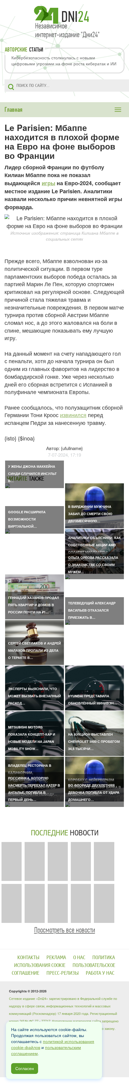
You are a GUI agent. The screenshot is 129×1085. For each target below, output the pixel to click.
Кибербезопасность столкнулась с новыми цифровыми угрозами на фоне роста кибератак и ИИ (63, 61)
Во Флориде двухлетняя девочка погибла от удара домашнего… (93, 792)
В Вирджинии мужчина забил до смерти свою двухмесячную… (90, 513)
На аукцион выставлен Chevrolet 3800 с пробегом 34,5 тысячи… (94, 741)
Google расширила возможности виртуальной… (27, 519)
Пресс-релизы (62, 973)
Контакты (28, 957)
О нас (79, 957)
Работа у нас (100, 973)
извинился (73, 415)
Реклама (56, 957)
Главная (13, 110)
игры (48, 183)
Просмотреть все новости (64, 930)
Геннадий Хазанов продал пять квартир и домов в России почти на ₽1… (33, 604)
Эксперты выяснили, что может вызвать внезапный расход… (34, 695)
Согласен (24, 1068)
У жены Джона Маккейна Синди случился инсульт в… (32, 473)
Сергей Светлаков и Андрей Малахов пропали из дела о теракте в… (34, 650)
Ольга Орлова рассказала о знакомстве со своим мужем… (93, 564)
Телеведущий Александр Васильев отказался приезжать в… (92, 610)
